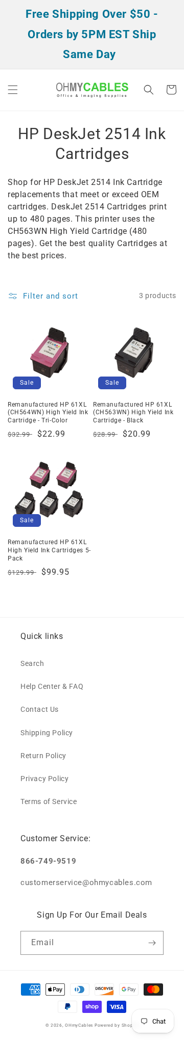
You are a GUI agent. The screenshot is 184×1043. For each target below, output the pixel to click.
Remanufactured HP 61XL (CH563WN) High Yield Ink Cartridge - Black (133, 412)
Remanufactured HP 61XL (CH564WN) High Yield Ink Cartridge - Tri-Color (48, 412)
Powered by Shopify (117, 1025)
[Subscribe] (152, 943)
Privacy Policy (44, 778)
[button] (13, 89)
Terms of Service (48, 801)
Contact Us (39, 709)
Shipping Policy (46, 733)
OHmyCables (79, 1025)
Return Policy (43, 756)
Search (32, 663)
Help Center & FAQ (51, 686)
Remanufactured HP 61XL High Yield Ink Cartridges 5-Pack (49, 550)
